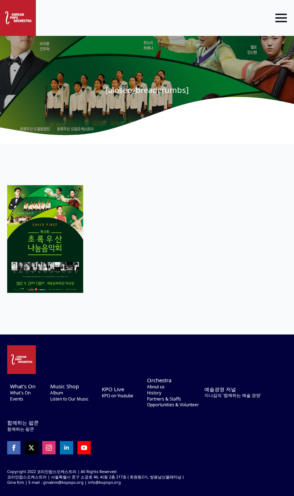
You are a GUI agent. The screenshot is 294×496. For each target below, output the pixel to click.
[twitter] (31, 447)
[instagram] (49, 447)
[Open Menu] (281, 18)
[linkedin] (66, 447)
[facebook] (13, 447)
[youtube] (84, 447)
